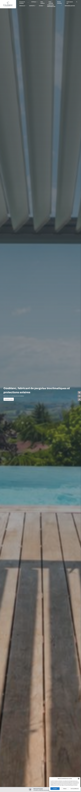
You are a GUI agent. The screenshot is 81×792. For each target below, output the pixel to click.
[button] (78, 778)
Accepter (55, 788)
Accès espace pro (70, 2)
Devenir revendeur (59, 2)
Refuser (64, 788)
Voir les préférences (75, 788)
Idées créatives (42, 2)
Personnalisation (70, 5)
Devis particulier (51, 2)
